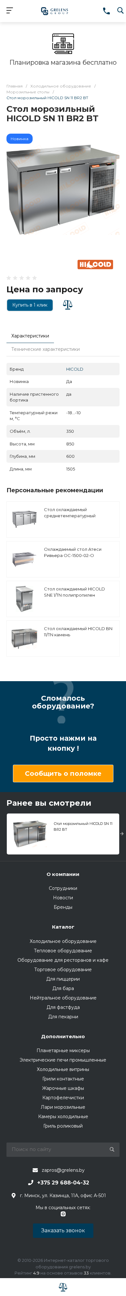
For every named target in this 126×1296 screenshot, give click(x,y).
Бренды (63, 907)
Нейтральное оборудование (63, 998)
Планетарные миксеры (63, 1050)
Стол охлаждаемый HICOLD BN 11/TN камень (78, 632)
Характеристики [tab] (30, 336)
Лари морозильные (63, 1107)
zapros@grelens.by (63, 1170)
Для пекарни (63, 1017)
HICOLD (74, 369)
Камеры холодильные (63, 1116)
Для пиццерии (63, 979)
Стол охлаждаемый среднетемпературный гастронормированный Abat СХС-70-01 (75, 519)
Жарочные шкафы (63, 1088)
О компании (63, 874)
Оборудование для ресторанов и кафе (63, 960)
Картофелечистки (63, 1098)
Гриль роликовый (63, 1126)
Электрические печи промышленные (63, 1060)
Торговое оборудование (63, 969)
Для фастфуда (63, 1007)
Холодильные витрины (63, 1069)
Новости (63, 898)
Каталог (63, 927)
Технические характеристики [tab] (45, 349)
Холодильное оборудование (63, 941)
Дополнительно (63, 1036)
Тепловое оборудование (63, 951)
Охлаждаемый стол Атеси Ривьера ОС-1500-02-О (72, 552)
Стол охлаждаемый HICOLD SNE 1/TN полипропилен (74, 592)
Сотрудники (63, 888)
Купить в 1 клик (29, 305)
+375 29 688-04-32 (63, 1183)
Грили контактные (63, 1079)
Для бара (63, 988)
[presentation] (122, 834)
